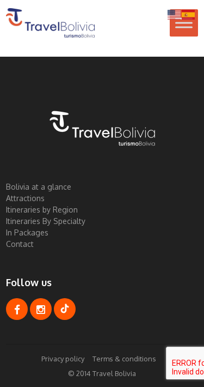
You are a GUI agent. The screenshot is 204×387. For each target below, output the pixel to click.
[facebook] (17, 309)
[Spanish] (189, 14)
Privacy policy (62, 358)
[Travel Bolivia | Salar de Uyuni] (50, 23)
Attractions (25, 198)
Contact (20, 244)
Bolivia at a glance (38, 186)
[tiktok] (65, 309)
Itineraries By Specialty (45, 221)
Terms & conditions (124, 358)
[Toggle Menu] (184, 22)
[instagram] (41, 309)
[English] (175, 14)
